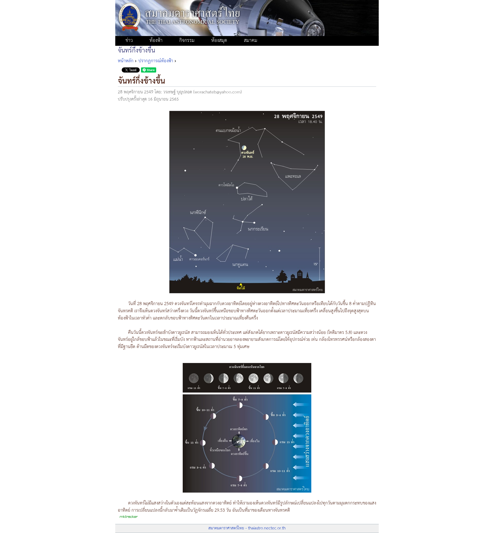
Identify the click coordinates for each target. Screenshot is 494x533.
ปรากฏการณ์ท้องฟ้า (155, 61)
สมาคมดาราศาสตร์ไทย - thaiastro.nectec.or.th (247, 528)
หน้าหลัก (126, 61)
